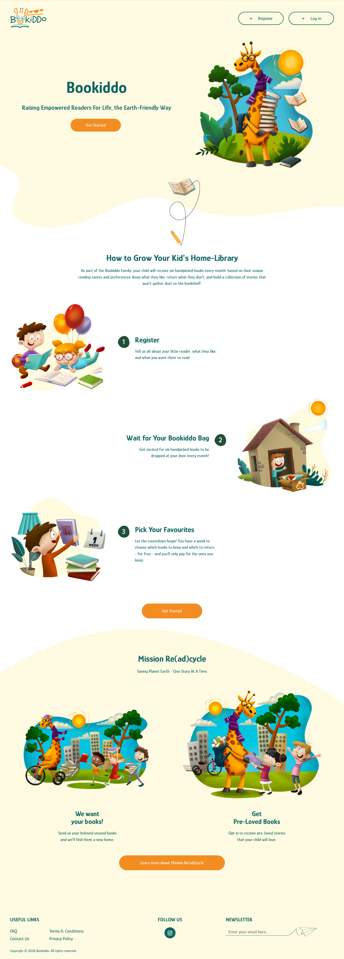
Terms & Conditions (66, 931)
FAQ (13, 931)
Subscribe (304, 932)
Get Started (96, 125)
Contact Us (19, 938)
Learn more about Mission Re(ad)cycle (172, 862)
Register (265, 18)
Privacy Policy (61, 938)
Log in (315, 18)
